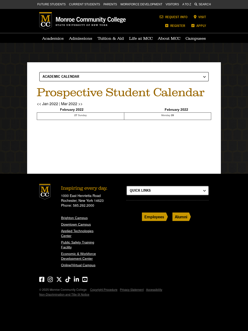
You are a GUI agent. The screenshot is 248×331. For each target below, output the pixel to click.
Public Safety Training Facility (77, 244)
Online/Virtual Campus (78, 265)
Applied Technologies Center (77, 233)
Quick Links (140, 190)
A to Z (186, 4)
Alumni (181, 216)
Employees (154, 216)
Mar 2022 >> (72, 103)
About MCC (169, 38)
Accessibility (154, 289)
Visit (201, 17)
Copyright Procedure (103, 289)
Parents (110, 4)
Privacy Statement (132, 289)
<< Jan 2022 (47, 103)
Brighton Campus (74, 218)
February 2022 (72, 109)
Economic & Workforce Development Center (78, 256)
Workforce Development (141, 4)
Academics (53, 38)
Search (205, 4)
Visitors (172, 4)
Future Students (51, 4)
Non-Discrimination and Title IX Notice (64, 294)
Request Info (175, 17)
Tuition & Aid (111, 38)
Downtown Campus (76, 224)
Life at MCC (141, 38)
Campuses (196, 38)
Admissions (80, 38)
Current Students (84, 4)
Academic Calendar (61, 76)
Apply (200, 26)
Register (177, 26)
